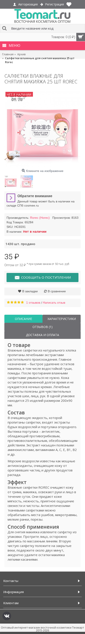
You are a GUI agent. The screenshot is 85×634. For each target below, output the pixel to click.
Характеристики (62, 319)
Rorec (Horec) (40, 217)
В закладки (30, 291)
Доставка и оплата (42, 335)
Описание (23, 319)
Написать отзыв (54, 302)
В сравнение (57, 291)
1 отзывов (33, 302)
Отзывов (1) (42, 327)
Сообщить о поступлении (46, 277)
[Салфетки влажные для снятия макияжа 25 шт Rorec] (42, 129)
